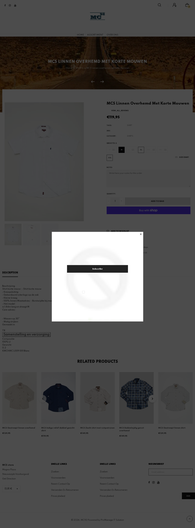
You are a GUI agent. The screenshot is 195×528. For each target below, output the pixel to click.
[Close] (141, 234)
